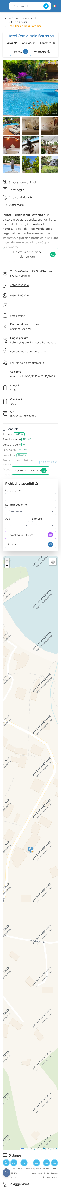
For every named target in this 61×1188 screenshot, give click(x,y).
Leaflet (26, 1149)
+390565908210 (19, 285)
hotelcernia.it (17, 315)
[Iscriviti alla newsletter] (6, 1173)
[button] (31, 850)
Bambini (37, 518)
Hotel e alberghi (17, 22)
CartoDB (54, 1149)
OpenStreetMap (40, 1149)
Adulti (8, 518)
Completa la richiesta (20, 534)
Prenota (17, 51)
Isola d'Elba (11, 18)
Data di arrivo (13, 490)
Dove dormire (29, 18)
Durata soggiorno (16, 504)
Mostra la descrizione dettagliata (27, 254)
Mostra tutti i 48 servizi (27, 470)
